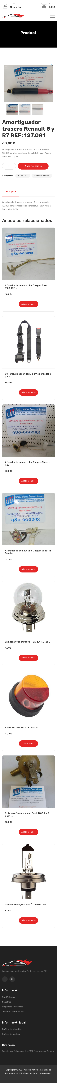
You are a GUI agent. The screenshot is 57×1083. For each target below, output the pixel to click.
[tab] (10, 191)
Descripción (10, 191)
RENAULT (22, 175)
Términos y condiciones (13, 1011)
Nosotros (6, 1002)
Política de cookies (11, 1034)
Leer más (28, 743)
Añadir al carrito (33, 166)
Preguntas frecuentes (12, 1007)
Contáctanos (8, 997)
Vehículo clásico (41, 175)
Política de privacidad (12, 1029)
